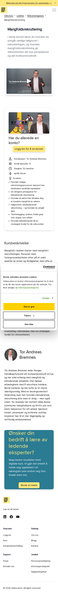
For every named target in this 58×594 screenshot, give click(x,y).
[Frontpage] (3, 9)
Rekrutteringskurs (35, 16)
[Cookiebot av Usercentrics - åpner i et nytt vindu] (43, 267)
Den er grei (29, 306)
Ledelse (20, 16)
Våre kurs (8, 16)
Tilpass (27, 315)
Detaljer (46, 298)
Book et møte (29, 485)
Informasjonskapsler (28, 287)
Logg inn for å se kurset (29, 149)
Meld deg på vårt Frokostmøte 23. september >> (29, 3)
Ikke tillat (29, 324)
